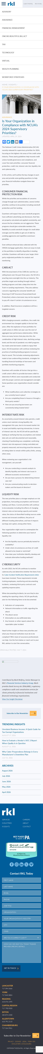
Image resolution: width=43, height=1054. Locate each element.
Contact (27, 826)
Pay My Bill (38, 4)
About (26, 823)
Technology (8, 52)
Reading (6, 998)
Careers (26, 819)
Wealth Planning (10, 69)
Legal (24, 1041)
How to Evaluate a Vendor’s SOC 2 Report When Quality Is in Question (19, 742)
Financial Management (13, 28)
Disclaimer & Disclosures (21, 1043)
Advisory (6, 11)
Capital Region (9, 1005)
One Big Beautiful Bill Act (14, 36)
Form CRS (31, 1041)
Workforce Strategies (13, 77)
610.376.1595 (7, 1002)
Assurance (7, 20)
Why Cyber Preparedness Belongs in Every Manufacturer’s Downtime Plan (20, 753)
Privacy (11, 1041)
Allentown (8, 1018)
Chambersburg (10, 1025)
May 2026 (6, 786)
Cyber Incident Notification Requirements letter (21, 575)
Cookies (18, 1041)
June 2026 (6, 781)
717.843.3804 (7, 995)
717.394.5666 (7, 988)
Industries (7, 823)
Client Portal (28, 4)
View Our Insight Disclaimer (12, 699)
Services (6, 819)
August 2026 (7, 770)
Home (4, 84)
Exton (5, 1012)
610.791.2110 (7, 1021)
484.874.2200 (7, 1015)
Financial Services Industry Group (20, 683)
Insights (12, 84)
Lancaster (7, 985)
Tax (3, 44)
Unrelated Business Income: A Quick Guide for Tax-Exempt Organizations (21, 730)
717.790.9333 (7, 1008)
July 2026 (6, 776)
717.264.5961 (7, 1028)
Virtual (6, 60)
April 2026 (6, 792)
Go (32, 713)
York (4, 992)
